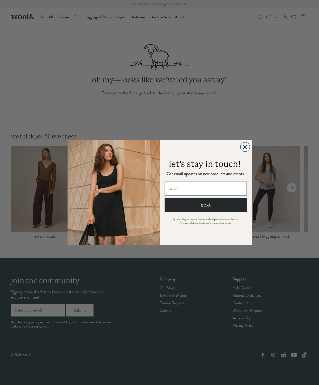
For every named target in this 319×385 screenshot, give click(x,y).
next (205, 205)
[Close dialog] (245, 147)
